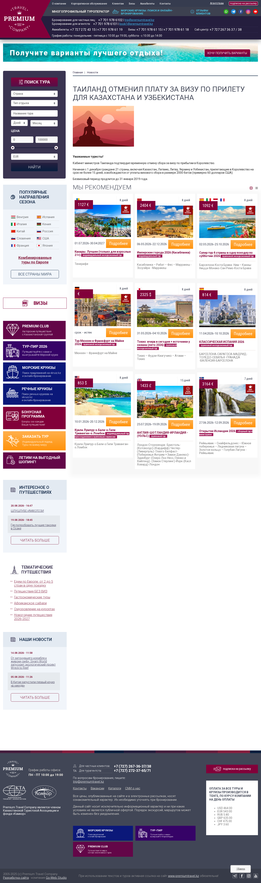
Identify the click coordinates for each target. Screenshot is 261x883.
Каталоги (114, 788)
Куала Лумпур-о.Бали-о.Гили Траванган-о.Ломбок (95, 431)
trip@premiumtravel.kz (139, 20)
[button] (251, 188)
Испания (48, 217)
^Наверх (240, 868)
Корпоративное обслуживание (89, 3)
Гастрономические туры (32, 597)
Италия (22, 224)
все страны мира (35, 274)
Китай (21, 231)
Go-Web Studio (56, 878)
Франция (23, 245)
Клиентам (118, 3)
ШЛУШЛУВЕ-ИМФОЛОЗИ (27, 510)
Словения (24, 238)
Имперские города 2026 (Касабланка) (163, 252)
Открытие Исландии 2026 (217, 431)
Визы (132, 3)
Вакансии (97, 788)
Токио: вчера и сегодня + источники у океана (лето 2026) (163, 343)
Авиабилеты (147, 3)
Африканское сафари (30, 603)
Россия (47, 231)
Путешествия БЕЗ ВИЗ (30, 591)
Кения (46, 224)
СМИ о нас (132, 788)
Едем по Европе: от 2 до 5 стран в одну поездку (33, 583)
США (45, 238)
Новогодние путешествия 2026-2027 (33, 617)
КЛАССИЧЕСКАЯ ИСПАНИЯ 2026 (221, 341)
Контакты (165, 3)
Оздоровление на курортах (34, 609)
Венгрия (22, 217)
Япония (47, 245)
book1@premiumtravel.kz (136, 23)
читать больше (35, 540)
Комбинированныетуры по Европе (35, 260)
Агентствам (217, 3)
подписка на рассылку (243, 3)
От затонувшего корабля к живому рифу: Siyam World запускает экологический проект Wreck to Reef (33, 662)
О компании (59, 3)
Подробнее (118, 243)
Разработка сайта (16, 878)
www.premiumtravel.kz (183, 876)
